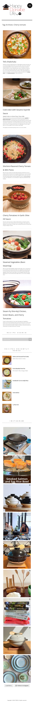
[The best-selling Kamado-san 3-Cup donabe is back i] (17, 555)
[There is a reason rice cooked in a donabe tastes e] (17, 640)
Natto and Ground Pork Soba (21, 356)
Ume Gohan (16, 392)
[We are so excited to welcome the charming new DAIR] (17, 583)
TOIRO (16, 700)
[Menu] (29, 3)
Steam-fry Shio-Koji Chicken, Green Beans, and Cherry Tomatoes (14, 315)
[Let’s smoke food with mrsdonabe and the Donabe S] (17, 469)
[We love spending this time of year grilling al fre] (17, 441)
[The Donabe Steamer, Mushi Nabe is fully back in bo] (17, 498)
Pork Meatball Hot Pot (19, 368)
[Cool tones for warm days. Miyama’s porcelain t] (17, 669)
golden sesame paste (7, 119)
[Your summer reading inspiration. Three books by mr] (17, 612)
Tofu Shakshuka (9, 61)
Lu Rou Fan (16, 404)
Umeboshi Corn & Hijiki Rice (20, 380)
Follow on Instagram (22, 685)
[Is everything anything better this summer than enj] (17, 526)
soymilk (26, 117)
